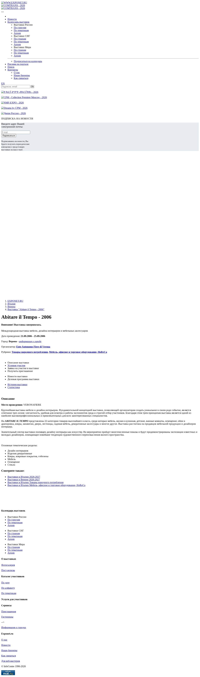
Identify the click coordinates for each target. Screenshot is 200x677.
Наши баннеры (22, 75)
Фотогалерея (8, 565)
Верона (11, 306)
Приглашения (8, 611)
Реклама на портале (18, 64)
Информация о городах (13, 627)
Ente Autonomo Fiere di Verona (33, 346)
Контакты (13, 69)
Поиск (11, 67)
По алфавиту (8, 588)
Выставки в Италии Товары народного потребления (35, 482)
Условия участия (16, 365)
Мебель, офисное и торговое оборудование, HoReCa (78, 352)
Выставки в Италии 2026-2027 (24, 476)
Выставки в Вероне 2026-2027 (24, 479)
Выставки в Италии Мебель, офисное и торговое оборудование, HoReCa (46, 485)
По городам (20, 27)
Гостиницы (7, 616)
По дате (5, 582)
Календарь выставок (18, 22)
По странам (20, 38)
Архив (17, 33)
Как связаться (21, 78)
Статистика (14, 387)
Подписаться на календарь (28, 61)
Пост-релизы (8, 570)
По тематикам (21, 30)
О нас (17, 72)
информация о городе (30, 341)
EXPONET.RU (15, 301)
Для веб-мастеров (10, 661)
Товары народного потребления (30, 352)
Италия (11, 303)
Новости (12, 19)
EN (3, 83)
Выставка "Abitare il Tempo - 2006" (26, 309)
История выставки (17, 384)
